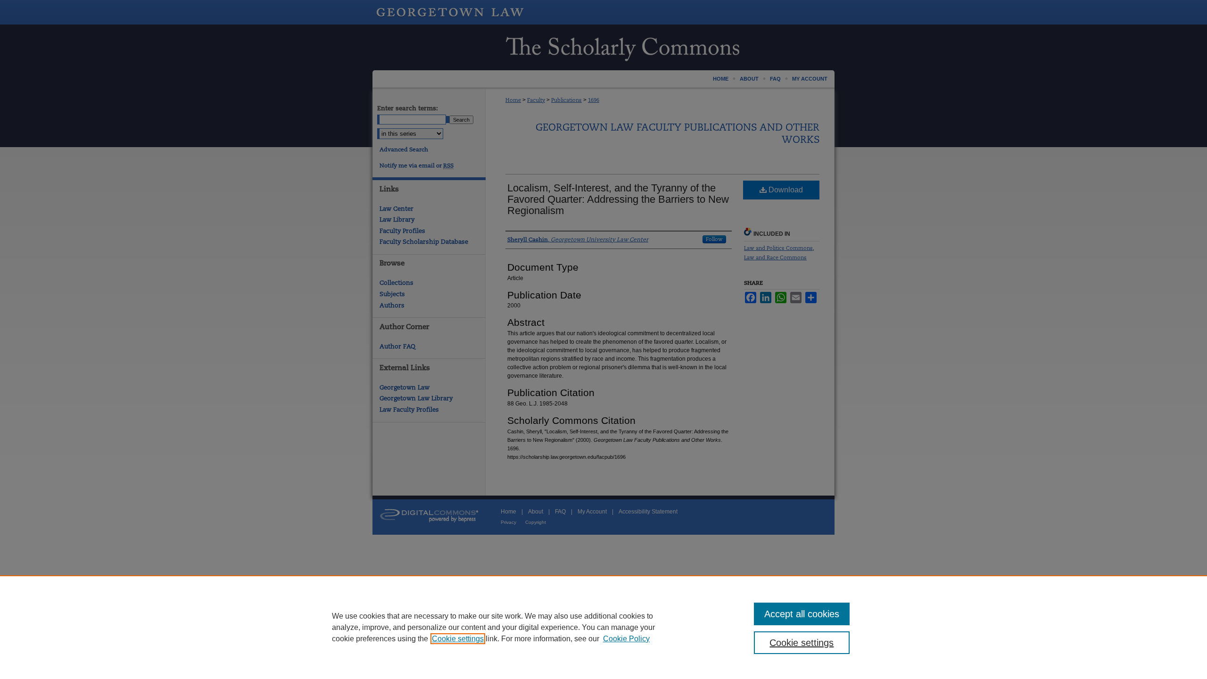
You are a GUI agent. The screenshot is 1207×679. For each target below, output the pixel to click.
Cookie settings (458, 639)
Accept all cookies (801, 614)
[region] (603, 627)
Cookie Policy (626, 639)
